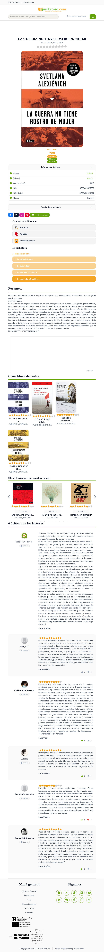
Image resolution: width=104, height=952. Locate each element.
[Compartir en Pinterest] (27, 215)
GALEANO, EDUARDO (23, 518)
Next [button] (95, 496)
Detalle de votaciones (51, 207)
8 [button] (63, 521)
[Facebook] (59, 893)
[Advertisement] (54, 29)
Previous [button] (9, 496)
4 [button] (48, 521)
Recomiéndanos (29, 904)
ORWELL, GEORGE (81, 518)
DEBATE (90, 178)
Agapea (24, 234)
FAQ (29, 900)
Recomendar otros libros (28, 279)
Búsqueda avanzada (77, 16)
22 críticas (23, 511)
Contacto (29, 912)
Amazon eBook (27, 240)
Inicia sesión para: (22, 254)
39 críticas (52, 511)
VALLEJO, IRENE (52, 518)
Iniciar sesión (15, 2)
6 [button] (56, 521)
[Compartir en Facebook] (10, 215)
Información (29, 895)
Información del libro (50, 167)
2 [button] (40, 521)
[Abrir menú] (93, 16)
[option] (22, 501)
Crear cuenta (29, 2)
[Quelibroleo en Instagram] (21, 215)
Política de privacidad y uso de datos (69, 949)
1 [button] (37, 521)
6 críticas (52, 161)
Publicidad (29, 908)
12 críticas (81, 511)
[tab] (52, 167)
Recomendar (42, 215)
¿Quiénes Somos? (29, 891)
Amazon (24, 227)
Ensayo (90, 173)
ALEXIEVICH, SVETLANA (52, 42)
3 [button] (44, 521)
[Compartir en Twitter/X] (16, 215)
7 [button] (59, 521)
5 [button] (52, 521)
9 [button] (67, 521)
